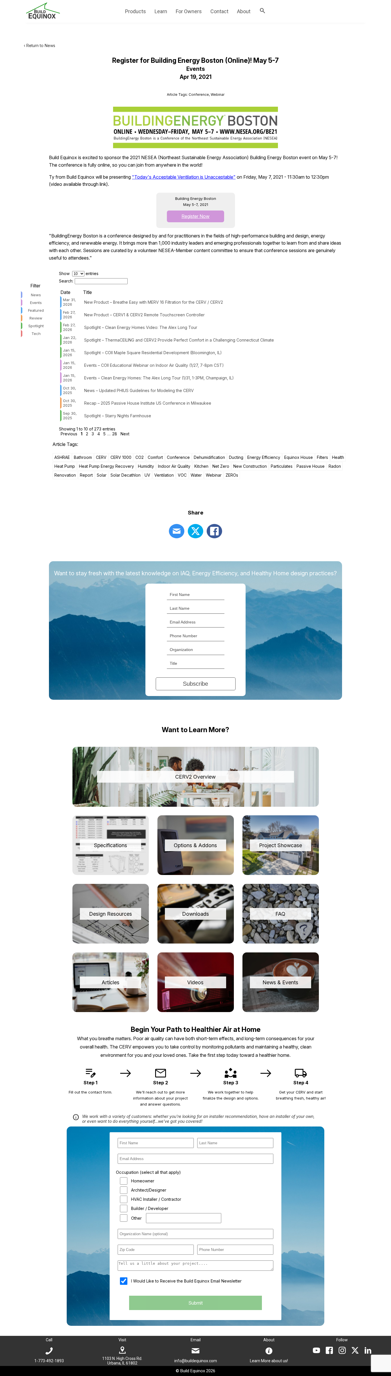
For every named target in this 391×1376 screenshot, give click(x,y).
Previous (69, 433)
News (36, 295)
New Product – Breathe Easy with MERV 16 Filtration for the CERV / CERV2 (153, 302)
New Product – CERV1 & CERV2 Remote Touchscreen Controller (144, 314)
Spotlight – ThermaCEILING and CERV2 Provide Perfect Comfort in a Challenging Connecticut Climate (179, 340)
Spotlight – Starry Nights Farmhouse (117, 415)
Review (35, 318)
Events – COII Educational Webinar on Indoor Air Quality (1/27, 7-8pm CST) (154, 365)
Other (136, 1218)
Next (125, 433)
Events (36, 302)
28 (114, 433)
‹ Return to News (39, 45)
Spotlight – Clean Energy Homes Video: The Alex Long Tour (140, 327)
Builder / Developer (149, 1208)
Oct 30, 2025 (69, 390)
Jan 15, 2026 (69, 352)
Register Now (195, 216)
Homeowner (142, 1180)
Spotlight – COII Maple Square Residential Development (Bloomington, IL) (153, 352)
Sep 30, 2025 (70, 415)
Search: (66, 280)
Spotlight (36, 325)
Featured (36, 310)
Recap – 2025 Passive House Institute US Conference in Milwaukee (147, 403)
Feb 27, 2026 (69, 314)
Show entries (78, 273)
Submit (195, 1303)
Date (65, 292)
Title (87, 292)
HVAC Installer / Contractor (156, 1199)
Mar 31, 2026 (69, 302)
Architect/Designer (148, 1190)
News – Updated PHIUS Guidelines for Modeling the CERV (139, 390)
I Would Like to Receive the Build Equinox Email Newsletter (186, 1280)
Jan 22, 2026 (69, 339)
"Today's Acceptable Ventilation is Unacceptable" (184, 177)
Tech (36, 333)
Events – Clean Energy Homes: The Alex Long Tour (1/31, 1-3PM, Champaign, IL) (159, 377)
